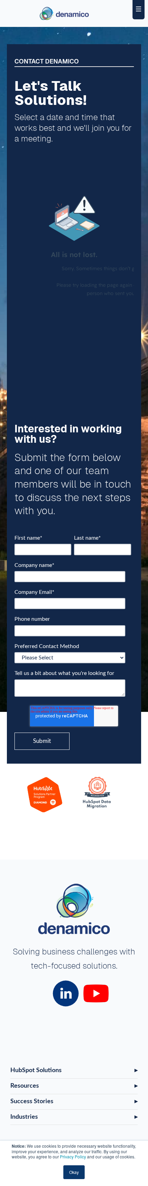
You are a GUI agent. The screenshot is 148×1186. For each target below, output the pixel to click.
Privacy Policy (73, 1156)
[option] (44, 796)
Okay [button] (74, 1172)
